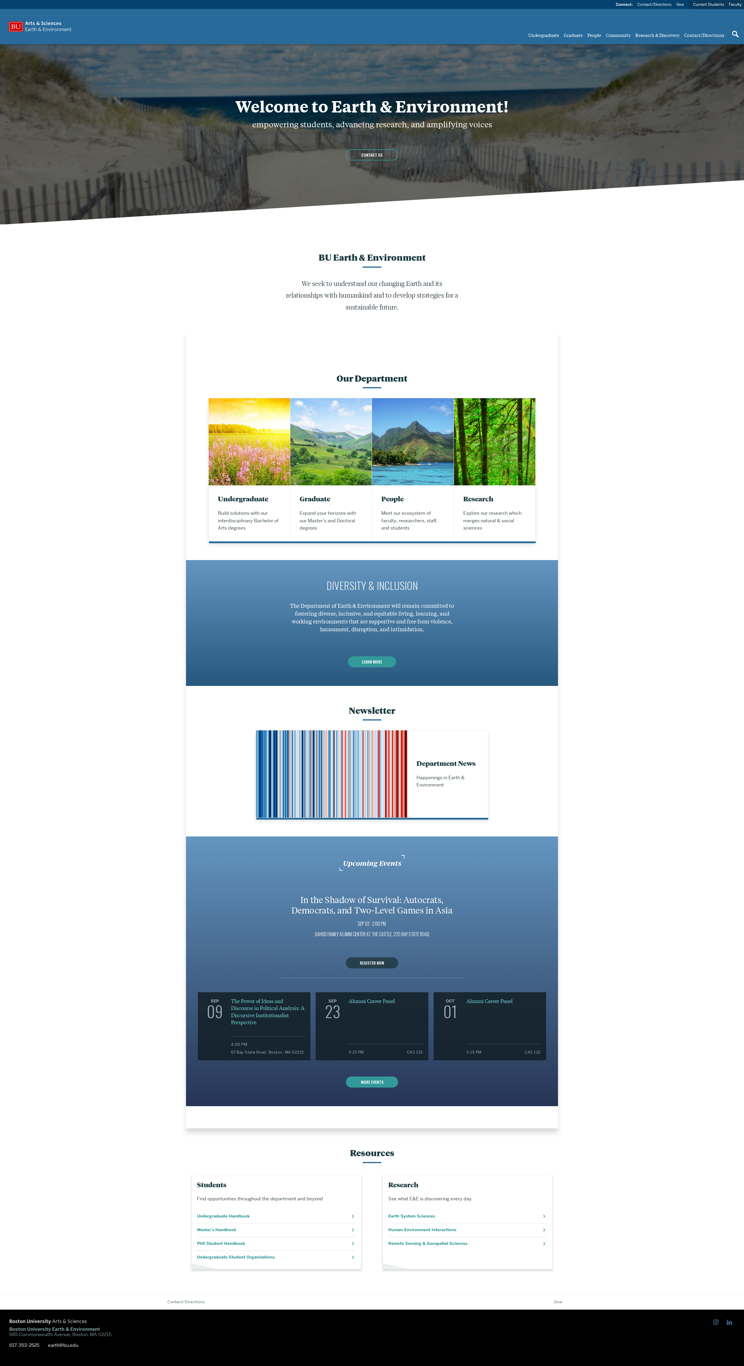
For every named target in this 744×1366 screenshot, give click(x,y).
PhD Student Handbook (221, 1243)
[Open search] (735, 34)
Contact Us (372, 155)
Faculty (735, 4)
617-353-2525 (24, 1345)
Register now (372, 963)
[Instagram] (717, 1322)
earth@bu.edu (63, 1345)
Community (618, 35)
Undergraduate (543, 35)
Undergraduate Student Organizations (236, 1257)
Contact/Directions (704, 35)
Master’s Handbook (216, 1230)
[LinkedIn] (731, 1322)
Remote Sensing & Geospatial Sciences (427, 1243)
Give (680, 4)
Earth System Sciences (411, 1216)
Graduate (573, 35)
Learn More (372, 662)
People (594, 35)
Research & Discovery (657, 35)
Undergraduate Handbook (223, 1216)
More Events (372, 1082)
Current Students (708, 4)
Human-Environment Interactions (422, 1230)
